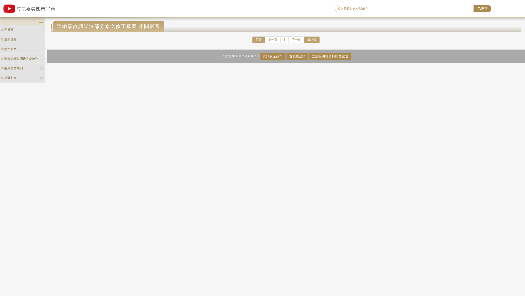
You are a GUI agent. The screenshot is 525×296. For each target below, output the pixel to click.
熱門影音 (10, 49)
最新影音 (10, 39)
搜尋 (484, 8)
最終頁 (311, 39)
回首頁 (9, 29)
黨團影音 (10, 78)
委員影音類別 (13, 68)
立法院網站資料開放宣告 (330, 56)
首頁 (259, 39)
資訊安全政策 (273, 56)
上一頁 (272, 39)
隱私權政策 (297, 56)
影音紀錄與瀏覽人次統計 (21, 58)
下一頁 (296, 39)
